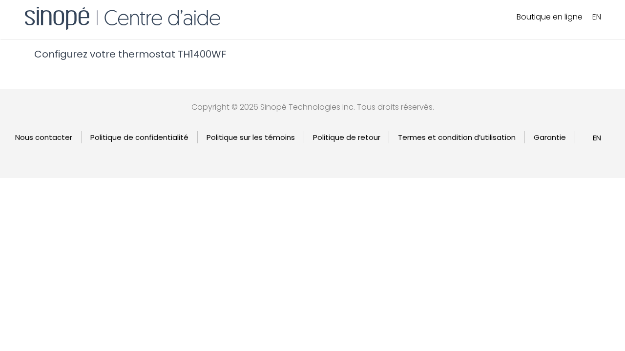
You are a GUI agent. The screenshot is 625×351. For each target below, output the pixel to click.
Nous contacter (43, 137)
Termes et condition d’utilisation (457, 137)
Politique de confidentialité (139, 137)
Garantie (550, 137)
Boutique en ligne (550, 16)
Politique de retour (346, 137)
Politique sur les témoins (251, 137)
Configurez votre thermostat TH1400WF (130, 54)
